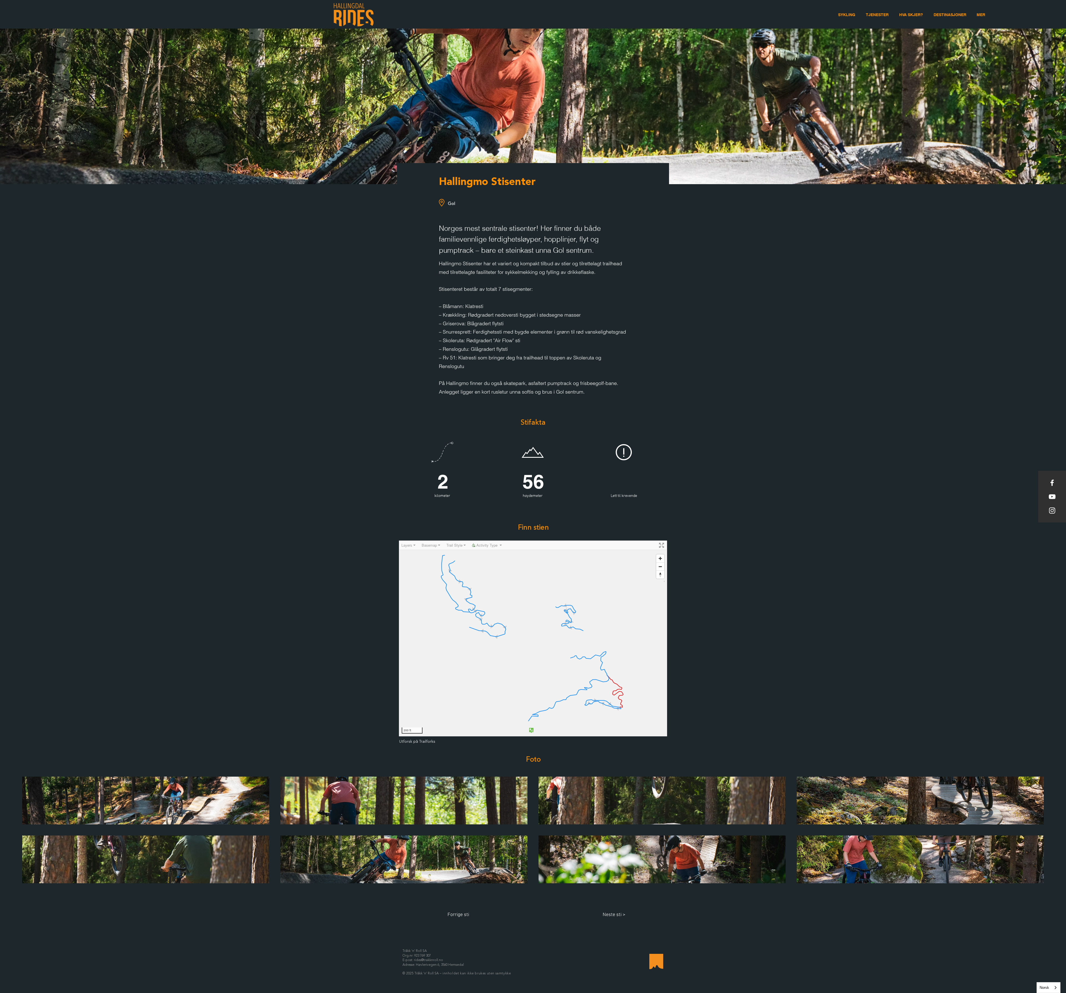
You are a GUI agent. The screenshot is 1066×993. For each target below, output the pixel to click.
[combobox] (1048, 987)
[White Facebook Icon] (1052, 483)
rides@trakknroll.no (428, 960)
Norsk (1044, 988)
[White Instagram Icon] (1052, 510)
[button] (980, 15)
